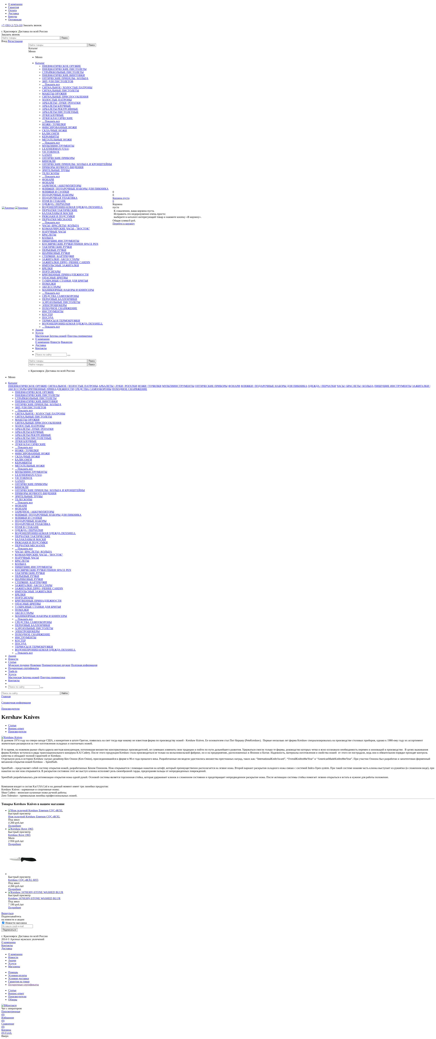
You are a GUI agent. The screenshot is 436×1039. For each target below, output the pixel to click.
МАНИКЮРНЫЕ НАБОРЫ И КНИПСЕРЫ (68, 289)
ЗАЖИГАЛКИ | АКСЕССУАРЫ (60, 259)
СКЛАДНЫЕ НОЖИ (54, 130)
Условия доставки (18, 978)
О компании (42, 342)
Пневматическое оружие (56, 665)
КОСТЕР (47, 314)
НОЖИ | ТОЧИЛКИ (54, 124)
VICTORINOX (50, 151)
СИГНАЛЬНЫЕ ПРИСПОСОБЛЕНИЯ (65, 96)
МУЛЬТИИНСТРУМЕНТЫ (58, 145)
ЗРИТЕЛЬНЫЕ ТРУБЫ (56, 170)
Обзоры (12, 999)
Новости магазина (16, 922)
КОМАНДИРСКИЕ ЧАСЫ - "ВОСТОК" (66, 228)
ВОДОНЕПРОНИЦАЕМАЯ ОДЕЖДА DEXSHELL (72, 207)
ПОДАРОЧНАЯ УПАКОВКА (59, 197)
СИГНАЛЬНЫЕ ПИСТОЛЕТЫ (60, 90)
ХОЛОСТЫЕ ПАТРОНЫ (57, 99)
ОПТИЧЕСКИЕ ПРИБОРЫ (58, 158)
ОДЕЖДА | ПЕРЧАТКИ (56, 204)
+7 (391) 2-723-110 (11, 25)
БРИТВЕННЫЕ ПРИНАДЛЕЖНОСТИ (65, 274)
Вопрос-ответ (16, 993)
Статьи (12, 990)
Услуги (12, 963)
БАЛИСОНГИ (50, 133)
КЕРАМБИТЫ (50, 136)
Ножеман (35, 665)
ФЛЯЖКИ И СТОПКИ (55, 191)
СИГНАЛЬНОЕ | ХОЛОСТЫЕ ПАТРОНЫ (67, 87)
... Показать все (51, 84)
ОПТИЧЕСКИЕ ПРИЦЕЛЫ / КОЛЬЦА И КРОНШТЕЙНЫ (77, 164)
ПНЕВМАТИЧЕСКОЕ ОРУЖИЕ (61, 66)
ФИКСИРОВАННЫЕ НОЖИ (59, 127)
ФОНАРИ (48, 179)
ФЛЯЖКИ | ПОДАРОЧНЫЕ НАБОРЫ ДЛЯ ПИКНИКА (75, 188)
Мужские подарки (18, 665)
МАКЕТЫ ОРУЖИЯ (54, 93)
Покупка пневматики (79, 335)
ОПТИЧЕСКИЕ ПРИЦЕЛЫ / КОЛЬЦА (65, 78)
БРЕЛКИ (47, 268)
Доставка (6, 948)
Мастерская (42, 335)
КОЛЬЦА (47, 237)
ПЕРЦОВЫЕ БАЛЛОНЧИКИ (59, 299)
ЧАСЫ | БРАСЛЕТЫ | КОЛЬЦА (60, 225)
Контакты (7, 945)
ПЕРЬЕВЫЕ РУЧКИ (54, 250)
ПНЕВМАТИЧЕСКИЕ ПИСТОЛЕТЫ (64, 69)
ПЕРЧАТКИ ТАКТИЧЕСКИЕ (59, 210)
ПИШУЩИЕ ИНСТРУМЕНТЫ (60, 240)
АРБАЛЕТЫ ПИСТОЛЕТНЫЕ (60, 112)
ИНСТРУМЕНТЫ (52, 311)
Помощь (13, 972)
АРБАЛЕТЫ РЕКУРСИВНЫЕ (60, 109)
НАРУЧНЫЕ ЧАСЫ (54, 231)
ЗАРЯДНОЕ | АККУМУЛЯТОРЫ (61, 185)
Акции (12, 960)
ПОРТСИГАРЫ (51, 271)
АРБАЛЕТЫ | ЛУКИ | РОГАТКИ (61, 102)
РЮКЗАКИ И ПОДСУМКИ (58, 216)
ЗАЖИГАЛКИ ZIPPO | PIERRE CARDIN (66, 262)
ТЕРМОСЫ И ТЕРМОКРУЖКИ (61, 320)
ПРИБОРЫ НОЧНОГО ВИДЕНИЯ (62, 167)
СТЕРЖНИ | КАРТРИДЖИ (58, 256)
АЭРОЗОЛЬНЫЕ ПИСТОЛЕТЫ (61, 302)
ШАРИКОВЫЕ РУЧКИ (56, 253)
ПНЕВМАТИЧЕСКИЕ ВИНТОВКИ (63, 75)
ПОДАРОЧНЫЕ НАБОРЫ (58, 194)
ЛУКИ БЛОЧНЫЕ (53, 115)
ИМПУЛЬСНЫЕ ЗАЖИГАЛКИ (60, 265)
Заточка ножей (58, 335)
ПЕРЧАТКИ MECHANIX (57, 219)
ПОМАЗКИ (49, 283)
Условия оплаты (17, 975)
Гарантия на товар (18, 981)
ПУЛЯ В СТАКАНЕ (54, 201)
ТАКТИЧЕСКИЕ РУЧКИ (57, 247)
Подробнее (14, 825)
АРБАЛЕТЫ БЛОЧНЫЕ (56, 105)
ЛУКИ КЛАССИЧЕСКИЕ (57, 118)
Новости (55, 342)
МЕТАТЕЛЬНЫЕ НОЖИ (57, 139)
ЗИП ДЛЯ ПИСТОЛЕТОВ (57, 81)
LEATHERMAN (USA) (55, 148)
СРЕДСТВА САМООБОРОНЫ (60, 296)
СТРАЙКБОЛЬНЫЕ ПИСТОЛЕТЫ (63, 72)
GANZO (47, 155)
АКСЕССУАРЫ (51, 286)
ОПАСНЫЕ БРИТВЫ (55, 277)
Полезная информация (84, 665)
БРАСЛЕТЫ (49, 234)
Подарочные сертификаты (23, 984)
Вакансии (66, 342)
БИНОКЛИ (49, 161)
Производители (17, 996)
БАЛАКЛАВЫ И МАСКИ (57, 213)
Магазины (14, 966)
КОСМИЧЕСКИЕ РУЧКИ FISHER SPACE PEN (70, 243)
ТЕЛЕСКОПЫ (50, 173)
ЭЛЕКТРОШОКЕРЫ (54, 305)
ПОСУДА (47, 317)
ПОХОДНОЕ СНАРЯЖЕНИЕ (59, 308)
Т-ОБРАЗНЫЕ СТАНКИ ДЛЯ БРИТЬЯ (65, 280)
